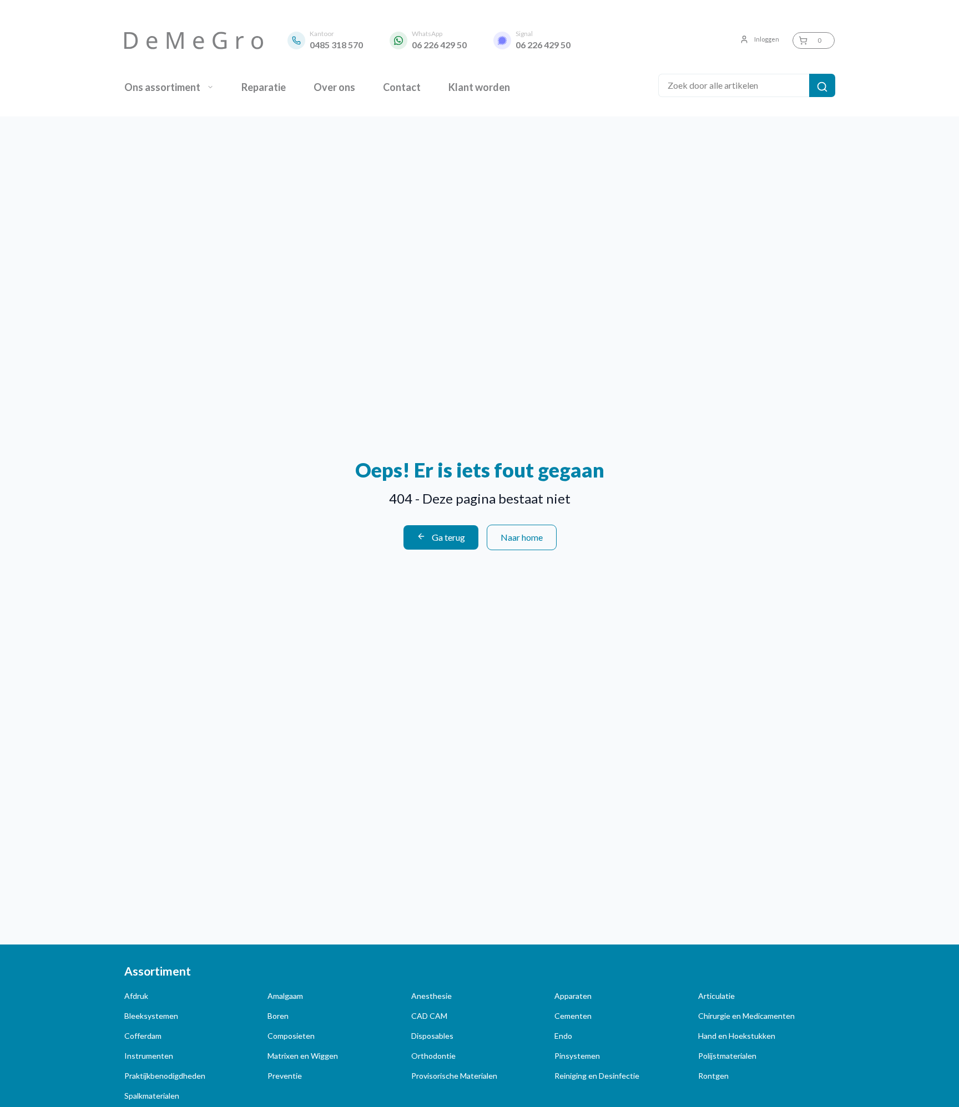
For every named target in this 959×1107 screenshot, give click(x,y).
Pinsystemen (577, 1055)
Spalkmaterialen (151, 1095)
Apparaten (573, 996)
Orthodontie (433, 1055)
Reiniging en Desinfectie (596, 1075)
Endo (563, 1035)
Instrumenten (148, 1055)
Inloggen (766, 39)
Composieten (291, 1035)
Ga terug (447, 537)
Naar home (522, 537)
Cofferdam (142, 1035)
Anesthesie (431, 996)
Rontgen (713, 1075)
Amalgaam (285, 996)
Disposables (432, 1035)
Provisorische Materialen (454, 1075)
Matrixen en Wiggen (302, 1055)
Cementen (573, 1015)
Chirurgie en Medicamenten (746, 1015)
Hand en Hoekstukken (736, 1035)
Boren (278, 1015)
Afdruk (136, 996)
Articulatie (716, 996)
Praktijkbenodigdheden (164, 1075)
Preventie (284, 1075)
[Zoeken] (822, 85)
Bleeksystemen (151, 1015)
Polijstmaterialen (727, 1055)
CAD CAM (429, 1015)
